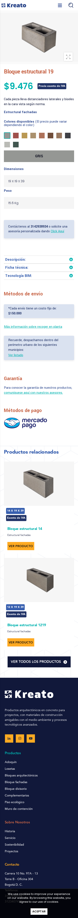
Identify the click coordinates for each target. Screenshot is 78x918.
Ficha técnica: (16, 267)
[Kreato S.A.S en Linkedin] (9, 738)
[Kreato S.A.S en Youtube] (30, 738)
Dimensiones (14, 169)
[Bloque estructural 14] (39, 484)
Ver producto (21, 546)
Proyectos (11, 851)
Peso (8, 191)
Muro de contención (19, 808)
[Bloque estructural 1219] (39, 580)
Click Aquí (57, 231)
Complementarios (17, 795)
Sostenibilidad (14, 844)
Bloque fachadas (16, 782)
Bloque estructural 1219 (26, 625)
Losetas (10, 768)
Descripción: (15, 259)
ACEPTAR (39, 911)
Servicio (10, 838)
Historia (10, 831)
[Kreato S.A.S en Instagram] (20, 738)
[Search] (70, 5)
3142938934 (39, 226)
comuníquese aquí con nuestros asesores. (33, 392)
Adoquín (11, 762)
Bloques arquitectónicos (21, 775)
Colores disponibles (35, 123)
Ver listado (15, 355)
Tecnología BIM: (18, 275)
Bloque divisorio (16, 788)
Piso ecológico (14, 802)
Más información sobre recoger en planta (33, 327)
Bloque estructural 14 (24, 529)
